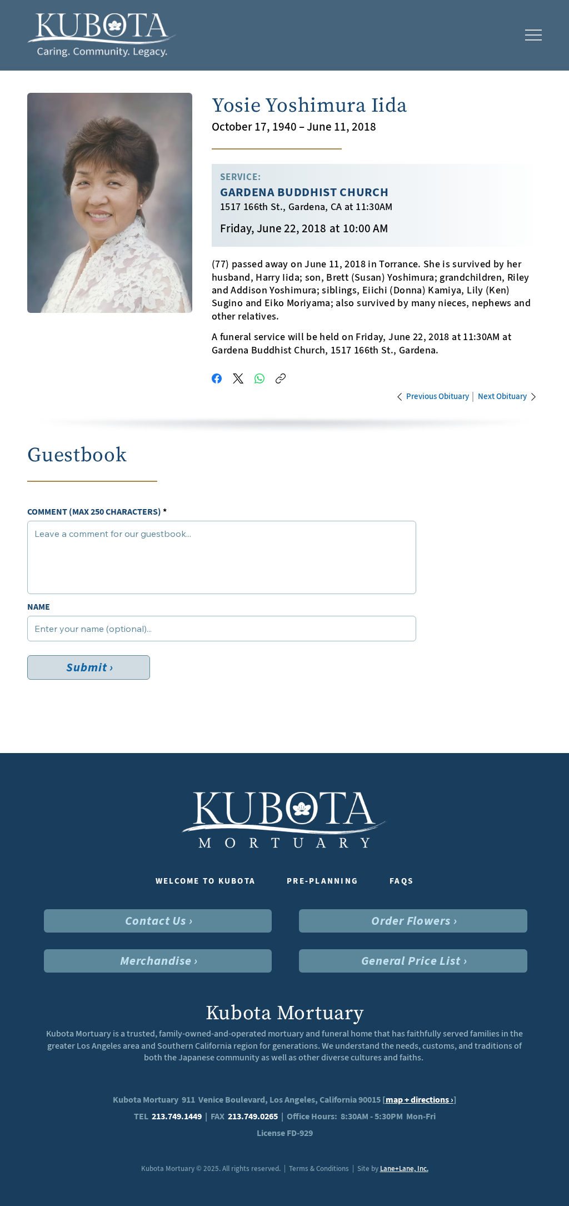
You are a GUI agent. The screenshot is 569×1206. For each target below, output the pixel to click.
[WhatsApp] (259, 378)
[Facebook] (217, 378)
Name (38, 606)
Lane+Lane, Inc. (404, 1168)
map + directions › (419, 1099)
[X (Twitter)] (238, 378)
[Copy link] (281, 378)
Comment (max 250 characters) (94, 511)
